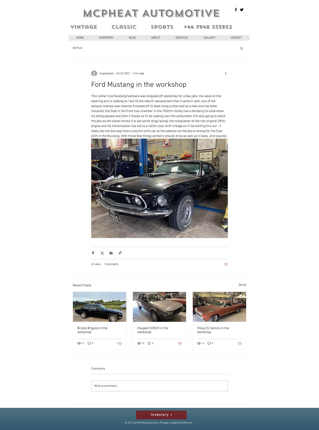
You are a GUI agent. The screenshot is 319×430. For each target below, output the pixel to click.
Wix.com (187, 422)
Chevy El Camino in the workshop (213, 330)
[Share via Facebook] (93, 253)
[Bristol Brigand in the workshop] (99, 307)
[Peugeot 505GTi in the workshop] (159, 307)
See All (242, 285)
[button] (241, 48)
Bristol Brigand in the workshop (92, 330)
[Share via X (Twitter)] (102, 253)
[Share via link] (120, 253)
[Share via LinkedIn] (111, 253)
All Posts (77, 48)
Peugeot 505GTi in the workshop (152, 330)
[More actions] (225, 73)
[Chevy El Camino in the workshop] (219, 307)
